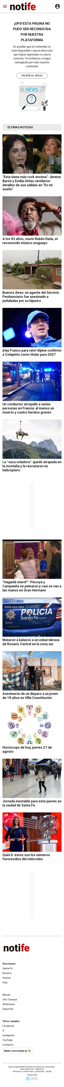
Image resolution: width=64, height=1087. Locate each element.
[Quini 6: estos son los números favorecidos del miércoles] (32, 832)
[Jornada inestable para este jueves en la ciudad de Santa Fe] (32, 778)
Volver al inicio (32, 75)
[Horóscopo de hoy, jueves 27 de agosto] (32, 724)
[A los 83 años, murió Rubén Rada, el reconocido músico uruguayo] (32, 216)
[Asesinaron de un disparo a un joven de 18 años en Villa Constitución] (32, 670)
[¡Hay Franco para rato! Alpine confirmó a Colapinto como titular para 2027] (32, 327)
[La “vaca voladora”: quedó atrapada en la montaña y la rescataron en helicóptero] (32, 439)
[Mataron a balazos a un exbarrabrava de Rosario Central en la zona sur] (32, 617)
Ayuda (48, 1071)
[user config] (57, 6)
